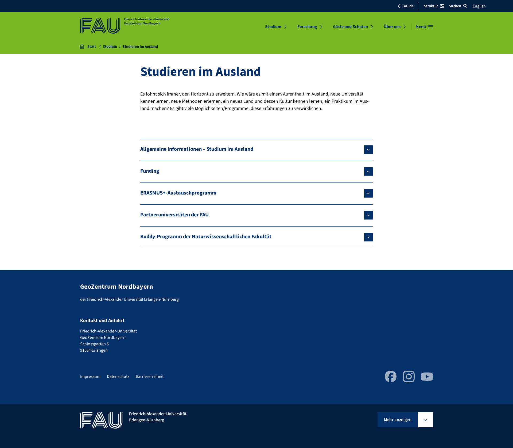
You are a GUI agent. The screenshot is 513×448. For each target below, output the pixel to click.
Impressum (90, 376)
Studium (273, 27)
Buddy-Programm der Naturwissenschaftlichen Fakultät (205, 236)
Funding (149, 171)
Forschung (307, 27)
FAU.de (408, 6)
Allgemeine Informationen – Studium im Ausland (196, 149)
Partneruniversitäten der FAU (174, 215)
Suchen (455, 6)
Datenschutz (118, 376)
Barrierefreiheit (150, 376)
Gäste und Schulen (350, 27)
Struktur (431, 6)
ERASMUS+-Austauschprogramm (178, 193)
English (479, 6)
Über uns (392, 27)
